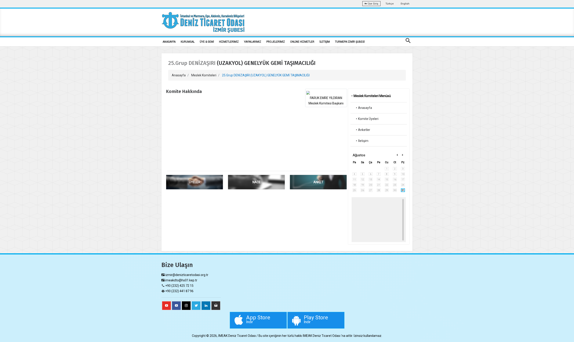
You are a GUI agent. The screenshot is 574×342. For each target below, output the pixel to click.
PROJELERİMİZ (275, 41)
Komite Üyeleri (368, 119)
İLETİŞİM (325, 41)
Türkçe (389, 3)
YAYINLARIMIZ (252, 41)
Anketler (364, 130)
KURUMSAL (188, 41)
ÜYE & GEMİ (207, 41)
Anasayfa (179, 75)
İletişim (363, 141)
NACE (256, 182)
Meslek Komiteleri (203, 75)
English (405, 3)
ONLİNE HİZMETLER (302, 41)
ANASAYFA (169, 41)
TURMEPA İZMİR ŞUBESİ (350, 41)
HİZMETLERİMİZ (229, 41)
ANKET (318, 182)
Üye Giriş (372, 3)
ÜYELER (194, 182)
